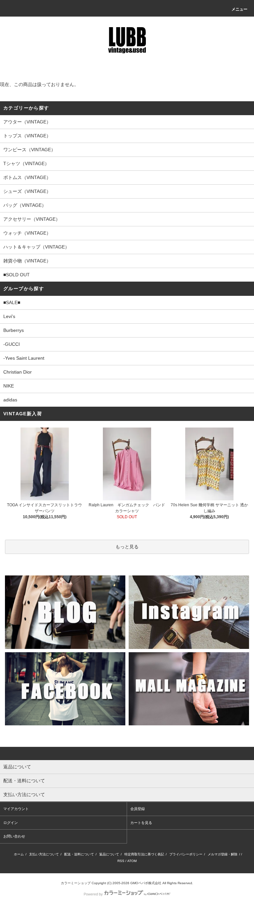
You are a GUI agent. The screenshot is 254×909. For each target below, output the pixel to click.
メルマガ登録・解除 (222, 854)
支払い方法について (44, 854)
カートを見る (141, 823)
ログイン (10, 823)
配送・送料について (79, 854)
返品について (109, 854)
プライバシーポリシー (185, 854)
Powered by (93, 894)
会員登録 (137, 809)
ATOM (132, 861)
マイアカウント (16, 809)
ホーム (19, 854)
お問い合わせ (14, 836)
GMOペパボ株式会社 (145, 883)
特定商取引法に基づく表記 (144, 854)
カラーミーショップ (76, 883)
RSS (120, 861)
